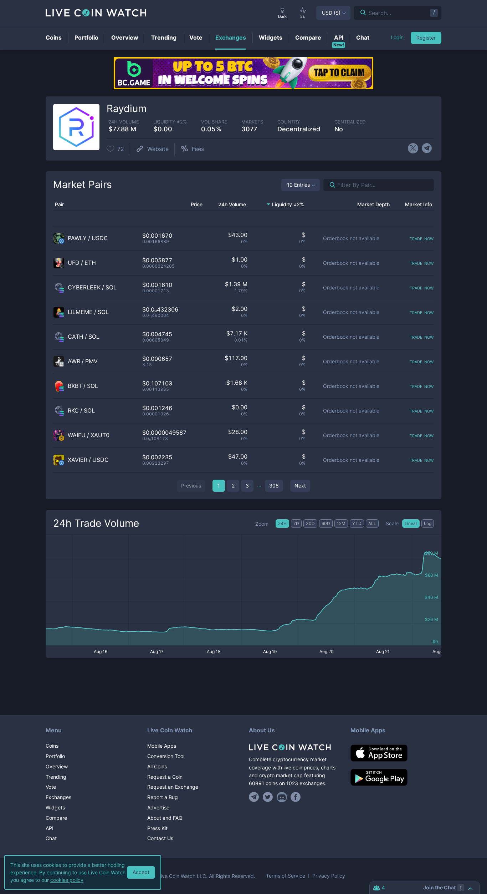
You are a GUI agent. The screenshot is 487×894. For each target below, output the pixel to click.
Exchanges (58, 797)
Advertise (158, 807)
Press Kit (157, 828)
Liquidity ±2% (170, 122)
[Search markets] (329, 185)
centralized (349, 122)
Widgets (55, 807)
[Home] (294, 747)
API (49, 828)
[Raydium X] (413, 148)
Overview (57, 766)
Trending (56, 777)
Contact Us (160, 838)
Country (288, 122)
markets (252, 122)
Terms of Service (285, 876)
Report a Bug (162, 797)
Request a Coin (165, 777)
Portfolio (55, 756)
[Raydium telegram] (427, 148)
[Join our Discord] (282, 797)
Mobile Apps (161, 746)
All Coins (157, 766)
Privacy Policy (328, 876)
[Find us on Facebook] (296, 797)
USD (331, 13)
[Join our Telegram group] (255, 797)
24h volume (123, 122)
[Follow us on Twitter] (268, 797)
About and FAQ (165, 818)
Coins (52, 746)
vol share (214, 122)
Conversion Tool (165, 756)
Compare (56, 818)
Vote (51, 787)
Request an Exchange (172, 787)
